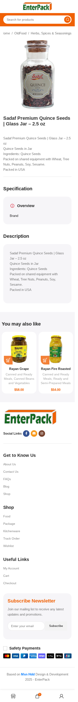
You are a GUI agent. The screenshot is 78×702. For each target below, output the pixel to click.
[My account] (69, 6)
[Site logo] (37, 6)
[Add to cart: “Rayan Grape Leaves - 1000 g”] (8, 360)
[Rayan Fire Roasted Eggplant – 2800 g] (56, 349)
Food (6, 516)
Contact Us (10, 471)
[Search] (67, 19)
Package (9, 523)
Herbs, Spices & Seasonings (51, 33)
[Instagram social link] (42, 433)
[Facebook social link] (26, 433)
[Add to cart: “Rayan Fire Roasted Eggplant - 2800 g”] (45, 360)
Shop (6, 494)
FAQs (7, 479)
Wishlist (8, 546)
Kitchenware (11, 531)
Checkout (9, 583)
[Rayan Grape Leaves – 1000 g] (19, 349)
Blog (6, 486)
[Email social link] (34, 433)
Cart (6, 575)
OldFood (20, 33)
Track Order (11, 538)
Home (5, 33)
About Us (9, 464)
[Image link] (30, 417)
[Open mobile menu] (5, 6)
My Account (11, 568)
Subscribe (56, 626)
